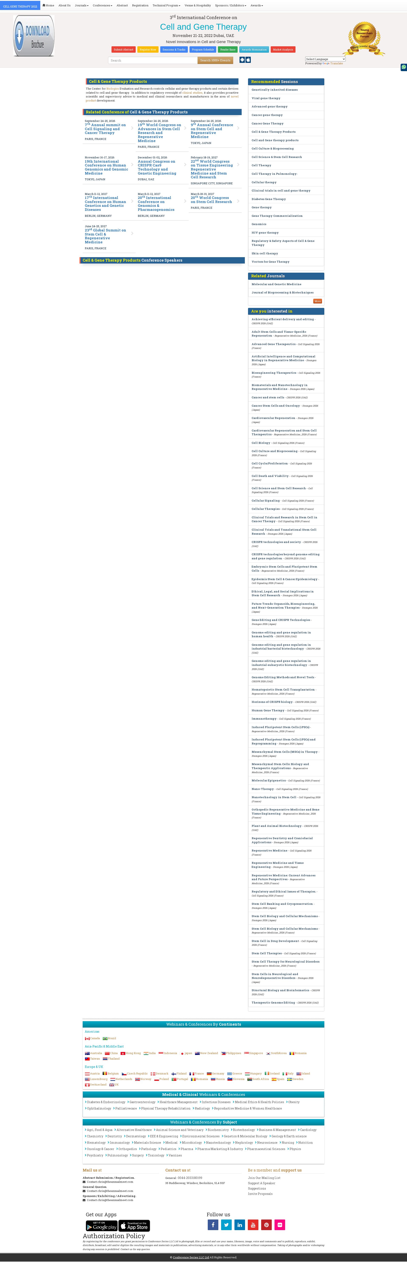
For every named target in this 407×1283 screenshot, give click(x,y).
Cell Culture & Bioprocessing (273, 148)
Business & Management (277, 1130)
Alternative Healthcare (134, 1130)
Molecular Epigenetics (269, 780)
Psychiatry (95, 1155)
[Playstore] (242, 59)
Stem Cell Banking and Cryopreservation (282, 904)
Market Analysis (283, 49)
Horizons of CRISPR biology (272, 702)
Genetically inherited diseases (275, 90)
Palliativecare (126, 1108)
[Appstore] (248, 59)
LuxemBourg (98, 1079)
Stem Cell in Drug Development (275, 941)
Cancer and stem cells (268, 397)
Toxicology (156, 1155)
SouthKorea (279, 1053)
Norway (145, 1079)
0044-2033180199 (190, 1178)
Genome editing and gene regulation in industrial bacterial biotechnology (281, 647)
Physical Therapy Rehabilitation (166, 1108)
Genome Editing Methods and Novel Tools (283, 677)
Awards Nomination (254, 49)
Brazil (112, 1038)
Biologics (112, 88)
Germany (218, 1073)
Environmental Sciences (201, 1136)
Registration (140, 5)
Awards (256, 5)
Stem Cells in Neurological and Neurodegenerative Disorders (275, 976)
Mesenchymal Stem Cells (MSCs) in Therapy (285, 752)
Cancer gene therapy (267, 115)
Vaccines (175, 1155)
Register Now (148, 49)
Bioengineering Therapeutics (274, 373)
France (199, 1073)
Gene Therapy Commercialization (277, 216)
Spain (280, 1079)
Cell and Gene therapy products (275, 140)
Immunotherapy (264, 718)
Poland (164, 1079)
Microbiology (192, 1143)
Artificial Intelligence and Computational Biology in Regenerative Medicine (283, 358)
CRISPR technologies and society (276, 542)
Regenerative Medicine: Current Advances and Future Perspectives (283, 877)
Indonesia (170, 1053)
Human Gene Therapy (268, 710)
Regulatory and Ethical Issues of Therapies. (284, 891)
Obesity (294, 1102)
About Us (65, 5)
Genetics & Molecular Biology (245, 1136)
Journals (80, 5)
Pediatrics (168, 1149)
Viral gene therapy (266, 98)
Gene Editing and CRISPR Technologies (281, 620)
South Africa (260, 1079)
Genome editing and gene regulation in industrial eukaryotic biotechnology (281, 663)
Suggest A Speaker (261, 1183)
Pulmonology (117, 1155)
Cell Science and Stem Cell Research (279, 488)
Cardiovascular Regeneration (273, 418)
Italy (291, 1073)
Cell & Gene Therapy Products (273, 132)
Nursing (288, 1143)
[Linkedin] (239, 1226)
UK (116, 1084)
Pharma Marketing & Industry (220, 1149)
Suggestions (257, 1188)
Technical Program (165, 5)
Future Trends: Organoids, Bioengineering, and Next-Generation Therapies (283, 606)
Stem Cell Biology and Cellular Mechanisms (285, 916)
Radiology (202, 1108)
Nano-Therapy (263, 789)
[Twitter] (226, 1226)
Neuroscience (267, 1143)
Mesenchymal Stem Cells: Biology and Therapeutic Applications (280, 766)
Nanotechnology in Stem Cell (274, 797)
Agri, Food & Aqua (99, 1130)
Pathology (148, 1149)
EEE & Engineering (164, 1136)
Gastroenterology (142, 1102)
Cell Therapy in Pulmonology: (274, 174)
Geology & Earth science (289, 1136)
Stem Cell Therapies (267, 953)
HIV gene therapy (265, 232)
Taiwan (95, 1058)
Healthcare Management (179, 1102)
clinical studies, (192, 92)
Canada (95, 1038)
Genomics (259, 224)
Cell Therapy (261, 165)
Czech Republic (137, 1073)
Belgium (113, 1073)
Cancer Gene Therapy (268, 123)
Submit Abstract (123, 49)
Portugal (182, 1079)
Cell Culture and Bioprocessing (275, 451)
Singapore (256, 1053)
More (318, 301)
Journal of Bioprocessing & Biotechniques (283, 292)
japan (188, 1053)
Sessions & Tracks (174, 49)
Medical (171, 1143)
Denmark (162, 1073)
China (114, 1053)
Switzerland (98, 1084)
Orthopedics (127, 1149)
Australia (96, 1053)
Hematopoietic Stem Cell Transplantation (283, 689)
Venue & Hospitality (198, 5)
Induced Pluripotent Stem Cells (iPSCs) (280, 727)
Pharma (187, 1149)
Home (49, 5)
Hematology (96, 1143)
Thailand (114, 1058)
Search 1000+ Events (215, 60)
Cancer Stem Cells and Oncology (276, 405)
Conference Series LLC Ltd (191, 1257)
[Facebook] (213, 1226)
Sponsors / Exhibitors (229, 5)
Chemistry (95, 1136)
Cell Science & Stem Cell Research (277, 157)
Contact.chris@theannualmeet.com (110, 1182)
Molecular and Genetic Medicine (276, 284)
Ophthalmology (99, 1108)
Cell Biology (261, 443)
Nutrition (305, 1143)
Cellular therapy (264, 182)
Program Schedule (203, 49)
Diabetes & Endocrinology (106, 1102)
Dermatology (136, 1136)
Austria (95, 1073)
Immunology (120, 1143)
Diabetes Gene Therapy (269, 199)
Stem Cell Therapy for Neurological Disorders (285, 961)
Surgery (138, 1155)
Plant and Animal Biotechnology (277, 826)
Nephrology (244, 1143)
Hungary (256, 1073)
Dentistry (114, 1136)
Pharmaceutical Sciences (266, 1149)
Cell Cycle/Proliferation (270, 463)
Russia (220, 1079)
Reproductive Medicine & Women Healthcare (248, 1108)
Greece (237, 1073)
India (152, 1053)
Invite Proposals (260, 1194)
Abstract (122, 5)
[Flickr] (280, 1226)
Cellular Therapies (266, 509)
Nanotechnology (218, 1143)
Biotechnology (244, 1130)
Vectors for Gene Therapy (271, 262)
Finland (182, 1073)
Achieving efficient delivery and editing (283, 319)
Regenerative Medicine (269, 850)
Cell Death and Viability (270, 476)
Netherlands (124, 1079)
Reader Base (227, 49)
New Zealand (209, 1053)
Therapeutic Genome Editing (273, 1002)
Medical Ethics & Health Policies (259, 1102)
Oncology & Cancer (100, 1149)
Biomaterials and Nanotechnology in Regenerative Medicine (280, 387)
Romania (301, 1053)
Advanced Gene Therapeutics (273, 344)
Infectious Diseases (216, 1102)
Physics (295, 1149)
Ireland (275, 1073)
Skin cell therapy (265, 253)
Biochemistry (218, 1130)
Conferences (101, 5)
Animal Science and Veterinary (180, 1130)
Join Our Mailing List (264, 1178)
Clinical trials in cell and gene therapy (281, 190)
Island (306, 1073)
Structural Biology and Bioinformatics (280, 990)
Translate (336, 63)
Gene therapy (262, 207)
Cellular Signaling (266, 500)
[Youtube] (253, 1226)
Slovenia (238, 1079)
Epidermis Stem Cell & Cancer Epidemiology (285, 579)
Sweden (297, 1079)
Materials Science (147, 1143)
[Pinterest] (266, 1226)
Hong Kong (133, 1053)
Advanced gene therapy (270, 106)
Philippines (233, 1053)
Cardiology (308, 1130)
